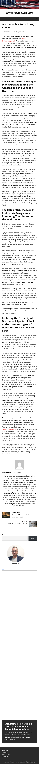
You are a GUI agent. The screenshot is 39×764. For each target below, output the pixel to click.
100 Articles (21, 473)
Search (4, 535)
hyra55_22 (21, 32)
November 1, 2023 (9, 32)
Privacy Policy (6, 754)
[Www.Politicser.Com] (19, 8)
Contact (4, 752)
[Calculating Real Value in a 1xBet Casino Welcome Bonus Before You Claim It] (19, 644)
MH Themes (31, 762)
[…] (15, 739)
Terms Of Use (6, 757)
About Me (5, 750)
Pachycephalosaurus (9, 429)
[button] (36, 18)
